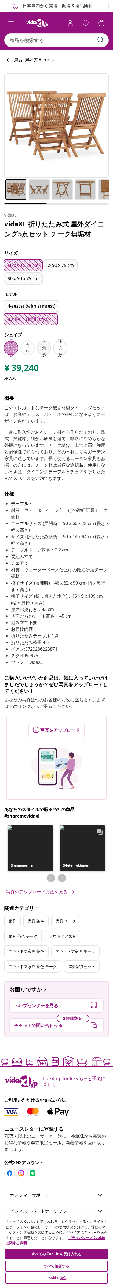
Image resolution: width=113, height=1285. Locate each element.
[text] (21, 369)
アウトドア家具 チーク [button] (75, 951)
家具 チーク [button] (66, 921)
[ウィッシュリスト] (85, 23)
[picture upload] (56, 768)
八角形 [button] (44, 348)
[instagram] (21, 1173)
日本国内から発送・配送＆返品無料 (57, 5)
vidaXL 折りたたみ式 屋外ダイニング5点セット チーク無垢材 (54, 228)
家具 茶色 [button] (36, 921)
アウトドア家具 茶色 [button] (26, 951)
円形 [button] (27, 348)
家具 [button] (12, 921)
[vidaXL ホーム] (37, 23)
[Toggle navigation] (11, 23)
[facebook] (9, 1173)
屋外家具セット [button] (81, 966)
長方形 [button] (11, 348)
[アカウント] (70, 23)
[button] (30, 848)
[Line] (32, 1173)
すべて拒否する (56, 1266)
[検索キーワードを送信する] (100, 39)
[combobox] (56, 40)
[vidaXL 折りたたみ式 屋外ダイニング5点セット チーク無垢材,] (56, 125)
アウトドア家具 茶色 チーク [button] (33, 966)
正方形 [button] (60, 348)
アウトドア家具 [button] (62, 936)
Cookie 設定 (56, 1278)
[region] (56, 1249)
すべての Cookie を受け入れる (56, 1253)
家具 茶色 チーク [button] (23, 936)
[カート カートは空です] (101, 23)
